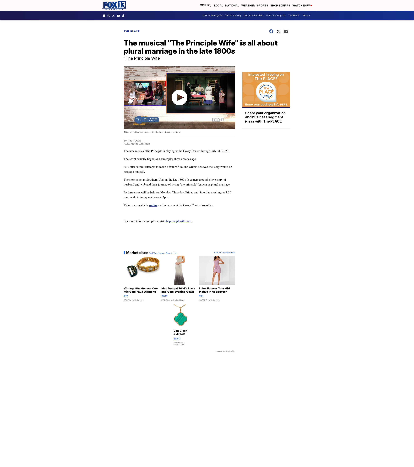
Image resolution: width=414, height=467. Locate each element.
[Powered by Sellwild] (230, 351)
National (232, 5)
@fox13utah (124, 15)
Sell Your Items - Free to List (163, 253)
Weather (248, 5)
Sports (262, 5)
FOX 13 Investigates (213, 15)
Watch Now (301, 5)
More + (306, 15)
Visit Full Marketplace (224, 253)
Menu (204, 5)
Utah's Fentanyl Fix (275, 15)
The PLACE (293, 15)
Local (218, 5)
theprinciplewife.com (178, 221)
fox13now (109, 15)
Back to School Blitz (253, 15)
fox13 (114, 15)
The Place (132, 31)
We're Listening (233, 15)
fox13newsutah (105, 15)
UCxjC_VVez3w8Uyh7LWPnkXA (119, 15)
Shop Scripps (280, 5)
